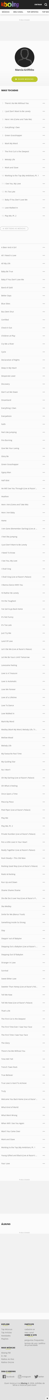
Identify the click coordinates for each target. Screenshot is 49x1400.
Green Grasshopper (13, 135)
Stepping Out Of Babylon (12, 954)
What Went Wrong (9, 1115)
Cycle (3, 352)
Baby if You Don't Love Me (16, 199)
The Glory (5, 1043)
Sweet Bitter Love (8, 978)
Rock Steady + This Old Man (13, 858)
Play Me (4, 818)
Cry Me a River (7, 344)
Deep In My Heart (9, 368)
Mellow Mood (7, 737)
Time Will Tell (7, 1059)
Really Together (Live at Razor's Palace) (18, 850)
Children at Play (8, 335)
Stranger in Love (8, 962)
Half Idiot (5, 480)
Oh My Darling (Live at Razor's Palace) (17, 777)
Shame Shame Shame (10, 890)
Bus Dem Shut (7, 311)
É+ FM (4, 1356)
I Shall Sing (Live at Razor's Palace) (16, 577)
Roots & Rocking (8, 874)
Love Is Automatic (9, 681)
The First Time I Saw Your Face (14, 1035)
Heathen (5, 496)
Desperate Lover (8, 376)
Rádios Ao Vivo (7, 1359)
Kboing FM (6, 1353)
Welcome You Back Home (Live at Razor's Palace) (19, 1099)
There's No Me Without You (17, 103)
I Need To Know (8, 552)
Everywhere (6, 416)
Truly (3, 1091)
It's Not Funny (7, 617)
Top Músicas (6, 1329)
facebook (10, 1376)
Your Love (5, 1163)
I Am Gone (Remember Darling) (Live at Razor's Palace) (19, 528)
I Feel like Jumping (9, 536)
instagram (26, 1376)
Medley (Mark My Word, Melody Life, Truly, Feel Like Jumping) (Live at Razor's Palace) (19, 729)
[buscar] (45, 4)
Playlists (4, 1339)
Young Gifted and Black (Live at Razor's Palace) (19, 1155)
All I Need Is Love (8, 255)
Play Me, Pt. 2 (10, 215)
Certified (5, 319)
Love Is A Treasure (9, 673)
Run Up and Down (9, 882)
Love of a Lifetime (9, 697)
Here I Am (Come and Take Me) (18, 119)
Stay (3, 930)
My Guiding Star (8, 761)
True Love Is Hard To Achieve (14, 1083)
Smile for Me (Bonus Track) (13, 914)
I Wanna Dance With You (12, 585)
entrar (38, 4)
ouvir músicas (26, 79)
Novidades (6, 1335)
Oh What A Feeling (9, 786)
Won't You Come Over (10, 1131)
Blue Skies (5, 303)
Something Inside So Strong (13, 922)
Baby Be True (7, 271)
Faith (3, 424)
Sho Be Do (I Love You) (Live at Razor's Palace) (19, 898)
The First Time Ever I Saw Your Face (16, 1027)
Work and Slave (11, 167)
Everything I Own (12, 127)
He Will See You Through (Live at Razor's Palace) (19, 488)
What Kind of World (9, 1107)
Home (3, 520)
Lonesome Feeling (9, 665)
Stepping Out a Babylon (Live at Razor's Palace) (19, 946)
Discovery (5, 384)
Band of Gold (7, 287)
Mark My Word (11, 143)
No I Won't (5, 769)
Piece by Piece (7, 802)
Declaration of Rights (10, 360)
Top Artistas (6, 1332)
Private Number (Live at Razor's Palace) (18, 834)
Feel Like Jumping (9, 432)
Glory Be (5, 456)
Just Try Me (6, 633)
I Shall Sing (6, 569)
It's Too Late (10, 191)
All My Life (5, 263)
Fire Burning (6, 440)
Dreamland (6, 400)
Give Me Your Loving (10, 448)
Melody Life (10, 159)
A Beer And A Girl (8, 247)
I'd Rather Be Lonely (10, 593)
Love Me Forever (8, 689)
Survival (4, 970)
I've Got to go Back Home (12, 609)
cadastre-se (30, 1329)
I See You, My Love (13, 183)
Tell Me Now (6, 994)
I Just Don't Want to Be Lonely (17, 111)
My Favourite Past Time (11, 753)
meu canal (18, 12)
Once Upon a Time (9, 794)
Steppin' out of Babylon (11, 938)
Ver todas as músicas (15, 228)
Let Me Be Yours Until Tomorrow (15, 657)
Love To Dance (7, 705)
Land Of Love (7, 641)
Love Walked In (11, 207)
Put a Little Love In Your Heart (14, 842)
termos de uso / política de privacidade (35, 1344)
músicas (5, 12)
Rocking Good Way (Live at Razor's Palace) (19, 866)
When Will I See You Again (12, 1123)
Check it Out (6, 327)
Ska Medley (6, 906)
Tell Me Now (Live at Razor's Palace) (16, 1002)
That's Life (5, 1011)
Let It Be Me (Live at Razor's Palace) (16, 649)
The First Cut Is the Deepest (17, 151)
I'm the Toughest (8, 601)
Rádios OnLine (7, 1362)
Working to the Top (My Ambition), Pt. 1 (22, 175)
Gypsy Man (6, 472)
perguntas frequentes (34, 1340)
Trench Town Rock (9, 1067)
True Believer (7, 1075)
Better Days (6, 295)
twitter (41, 1376)
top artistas (32, 12)
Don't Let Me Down (9, 392)
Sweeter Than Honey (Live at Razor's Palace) (19, 986)
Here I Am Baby (8, 512)
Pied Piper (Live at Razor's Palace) (15, 810)
